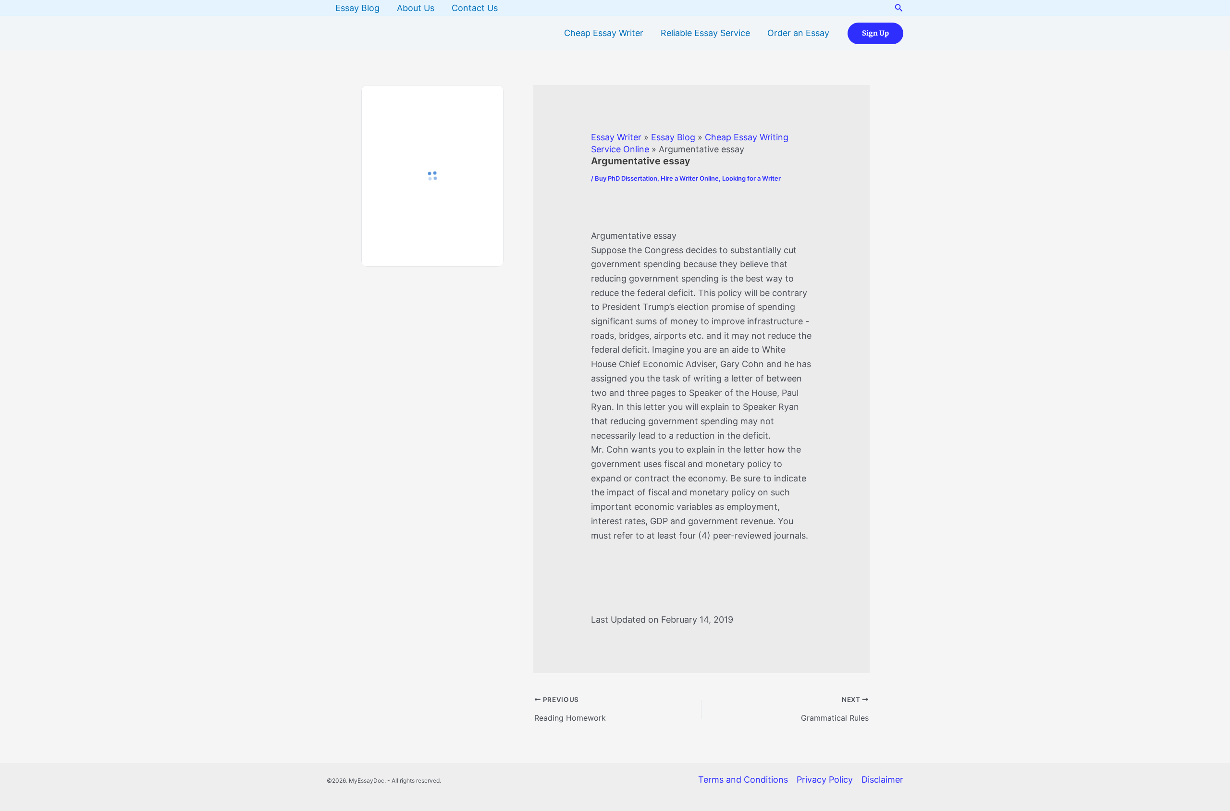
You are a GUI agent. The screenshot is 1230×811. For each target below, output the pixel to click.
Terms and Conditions (743, 779)
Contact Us (475, 8)
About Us (415, 8)
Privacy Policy (825, 779)
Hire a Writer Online (690, 178)
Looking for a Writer (751, 178)
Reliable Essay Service (705, 33)
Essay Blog (357, 8)
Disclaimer (882, 779)
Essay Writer (616, 137)
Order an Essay (798, 33)
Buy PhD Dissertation (626, 178)
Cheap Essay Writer (603, 33)
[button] (899, 8)
